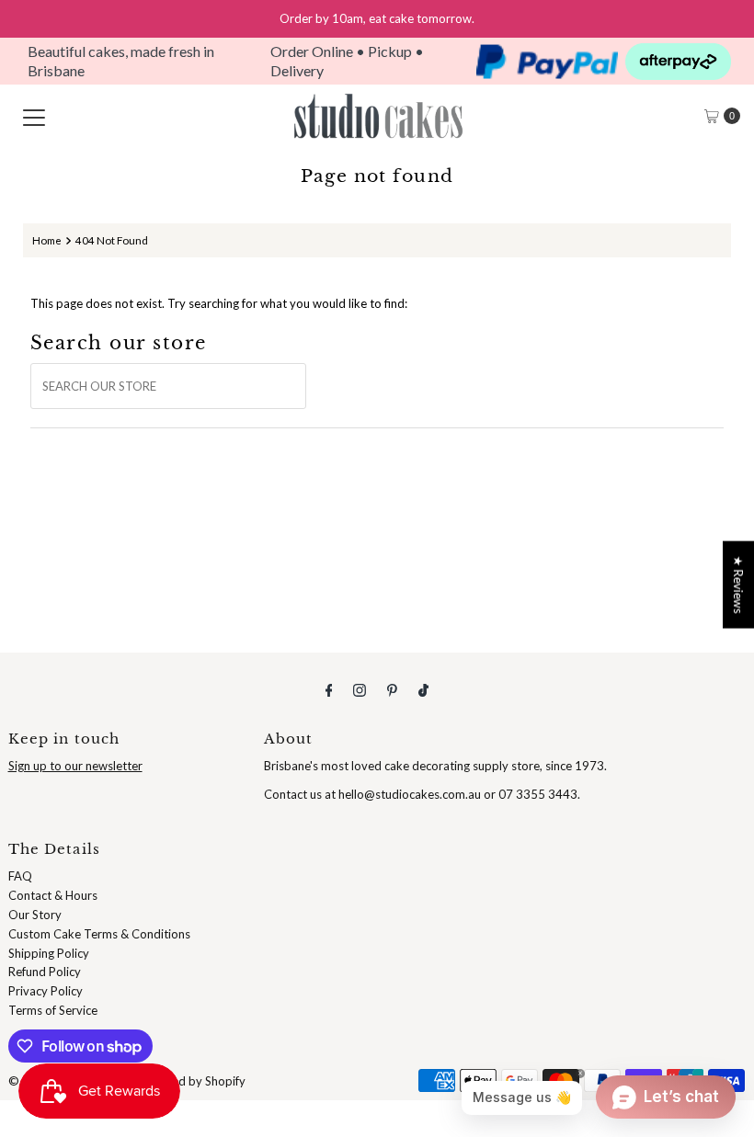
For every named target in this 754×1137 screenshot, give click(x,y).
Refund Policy (44, 971)
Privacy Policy (45, 991)
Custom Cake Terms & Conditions (99, 934)
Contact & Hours (52, 895)
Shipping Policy (48, 953)
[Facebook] (329, 689)
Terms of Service (52, 1010)
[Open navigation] (34, 116)
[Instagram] (359, 689)
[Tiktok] (423, 689)
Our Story (35, 914)
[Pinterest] (392, 689)
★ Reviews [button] (738, 584)
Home (47, 239)
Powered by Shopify (191, 1081)
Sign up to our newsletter (75, 765)
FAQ (20, 876)
